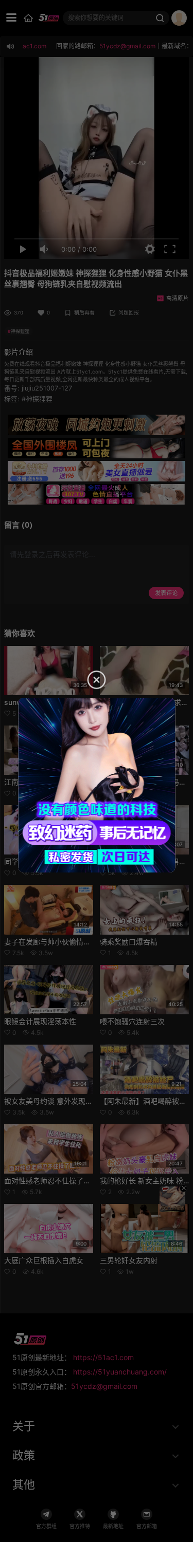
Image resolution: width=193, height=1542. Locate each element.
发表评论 (166, 593)
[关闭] (183, 1188)
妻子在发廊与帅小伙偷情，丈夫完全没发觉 (72, 941)
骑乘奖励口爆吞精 (128, 941)
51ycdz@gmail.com (104, 1386)
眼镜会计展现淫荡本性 (40, 1021)
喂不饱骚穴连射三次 (132, 1021)
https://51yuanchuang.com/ (120, 1371)
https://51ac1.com (103, 1357)
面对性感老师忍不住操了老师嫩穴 (58, 1180)
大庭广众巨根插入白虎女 (43, 1260)
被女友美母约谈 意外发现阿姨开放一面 (66, 1101)
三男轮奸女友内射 (128, 1260)
